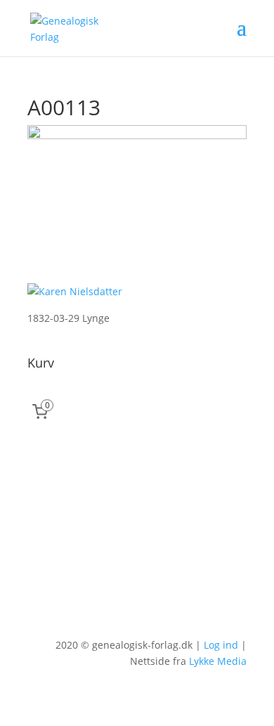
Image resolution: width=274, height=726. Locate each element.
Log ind (221, 645)
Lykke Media (218, 661)
